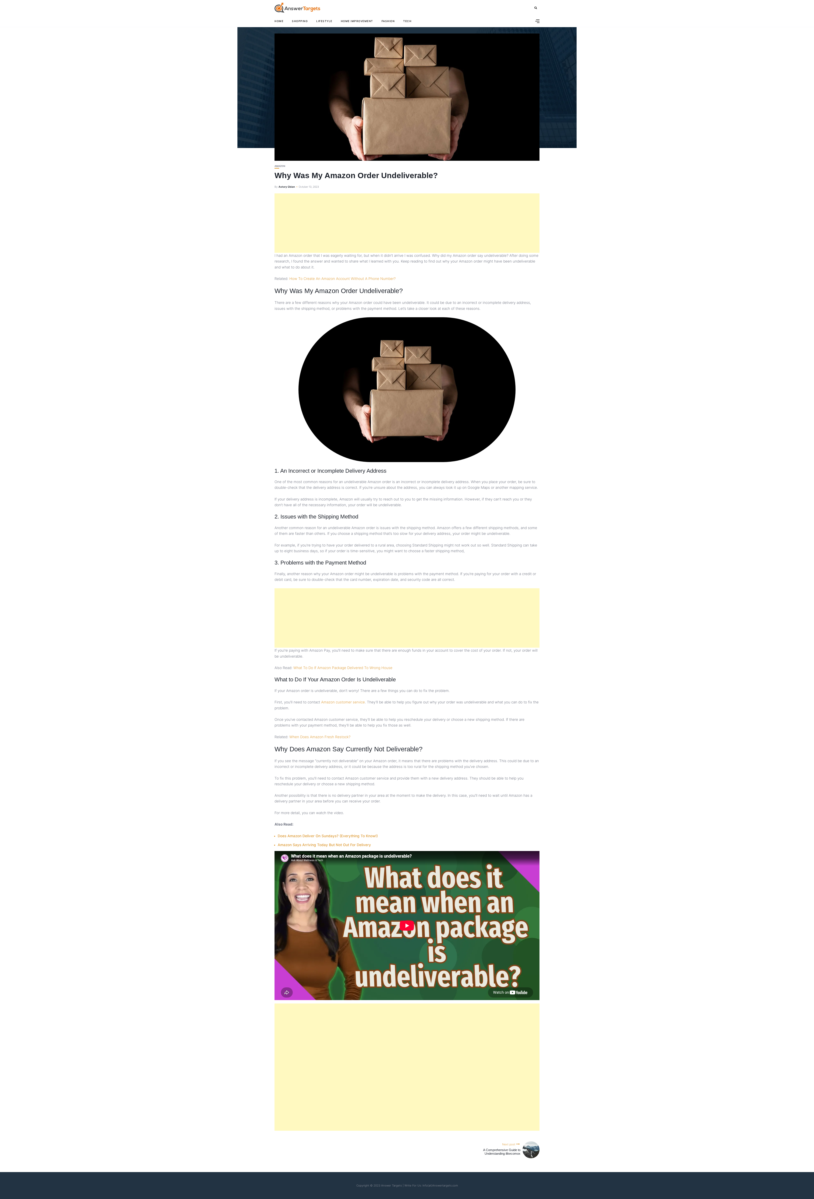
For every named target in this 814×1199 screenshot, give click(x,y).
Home (279, 21)
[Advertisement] (407, 223)
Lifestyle (324, 21)
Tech (407, 21)
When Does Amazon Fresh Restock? (319, 737)
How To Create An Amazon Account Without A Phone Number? (342, 279)
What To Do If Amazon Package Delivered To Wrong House (342, 668)
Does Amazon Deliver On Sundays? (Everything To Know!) (328, 836)
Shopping (300, 21)
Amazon (280, 166)
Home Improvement (357, 21)
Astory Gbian (287, 186)
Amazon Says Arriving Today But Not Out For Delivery (324, 845)
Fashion (388, 21)
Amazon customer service (343, 702)
